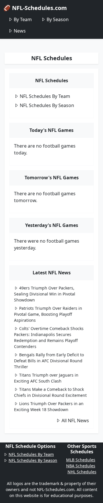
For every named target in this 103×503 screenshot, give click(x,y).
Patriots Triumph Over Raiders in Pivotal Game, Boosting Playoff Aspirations (48, 314)
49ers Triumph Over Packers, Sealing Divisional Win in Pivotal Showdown (44, 294)
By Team (23, 19)
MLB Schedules (80, 459)
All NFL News (75, 420)
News (20, 31)
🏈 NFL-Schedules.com (35, 8)
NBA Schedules (80, 465)
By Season (58, 19)
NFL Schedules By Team (45, 96)
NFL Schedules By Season (47, 105)
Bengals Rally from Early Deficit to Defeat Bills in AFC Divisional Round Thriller (49, 360)
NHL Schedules (82, 471)
